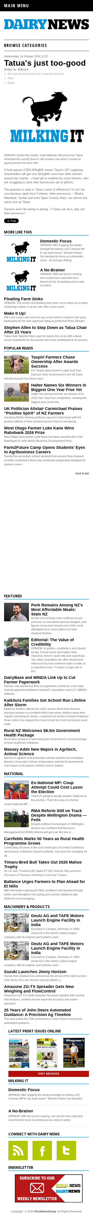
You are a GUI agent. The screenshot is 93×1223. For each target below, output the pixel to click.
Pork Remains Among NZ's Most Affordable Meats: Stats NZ (57, 609)
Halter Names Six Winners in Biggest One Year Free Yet (58, 387)
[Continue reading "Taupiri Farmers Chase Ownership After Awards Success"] (16, 364)
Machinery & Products (27, 906)
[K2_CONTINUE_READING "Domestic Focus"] (21, 263)
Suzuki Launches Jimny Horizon (35, 971)
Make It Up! (15, 313)
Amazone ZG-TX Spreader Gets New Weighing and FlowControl (39, 988)
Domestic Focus (56, 241)
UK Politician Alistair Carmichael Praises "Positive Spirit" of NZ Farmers (43, 410)
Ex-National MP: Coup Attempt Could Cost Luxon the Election (57, 787)
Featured (13, 596)
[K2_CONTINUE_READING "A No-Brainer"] (21, 292)
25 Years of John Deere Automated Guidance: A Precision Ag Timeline (37, 1012)
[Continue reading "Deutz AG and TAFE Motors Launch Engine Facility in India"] (16, 922)
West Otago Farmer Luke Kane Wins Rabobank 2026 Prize (39, 430)
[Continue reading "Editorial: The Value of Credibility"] (16, 647)
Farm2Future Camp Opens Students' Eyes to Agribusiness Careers (44, 449)
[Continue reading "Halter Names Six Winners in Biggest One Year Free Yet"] (16, 392)
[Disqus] (46, 534)
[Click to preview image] (46, 147)
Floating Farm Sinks (23, 299)
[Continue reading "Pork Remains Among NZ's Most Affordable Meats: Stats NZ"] (16, 612)
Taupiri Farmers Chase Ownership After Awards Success (54, 361)
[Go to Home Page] (46, 28)
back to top (82, 473)
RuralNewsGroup (45, 1211)
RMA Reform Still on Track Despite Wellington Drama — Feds (59, 815)
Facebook (42, 1150)
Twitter (66, 1150)
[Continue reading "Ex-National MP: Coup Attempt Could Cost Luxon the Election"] (16, 789)
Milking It (18, 1080)
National (13, 773)
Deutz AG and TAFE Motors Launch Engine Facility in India (57, 920)
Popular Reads (18, 348)
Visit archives (48, 1074)
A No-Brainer (52, 270)
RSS (18, 1150)
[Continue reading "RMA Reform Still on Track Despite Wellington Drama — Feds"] (16, 817)
